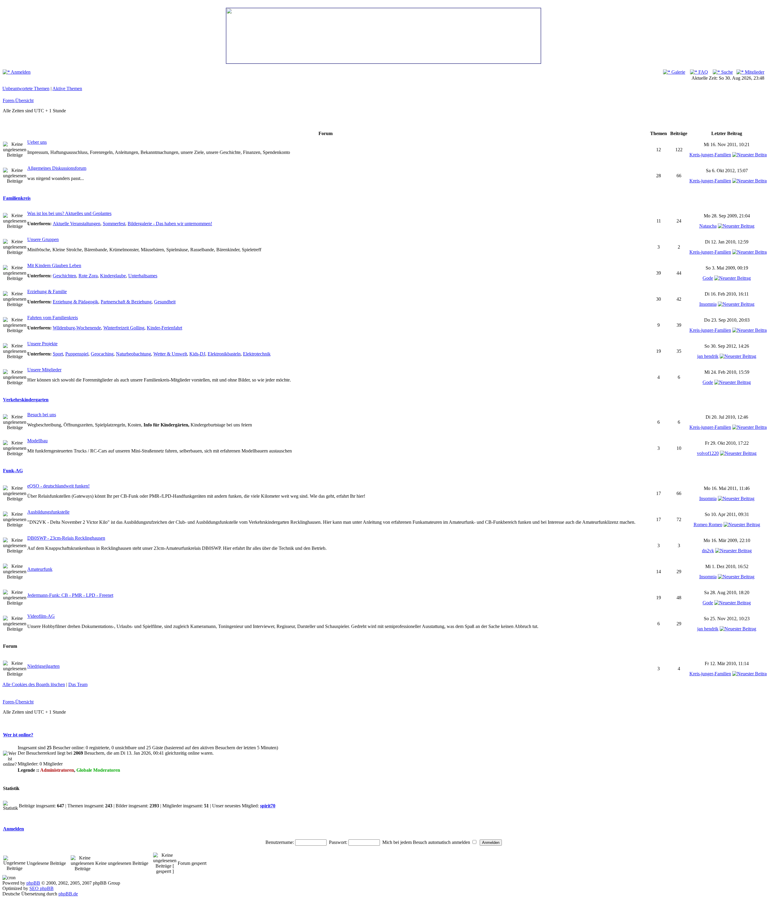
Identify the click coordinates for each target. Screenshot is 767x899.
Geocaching (102, 353)
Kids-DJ (197, 353)
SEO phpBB (41, 888)
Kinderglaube (113, 275)
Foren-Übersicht (18, 100)
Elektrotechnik (257, 353)
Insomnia (708, 304)
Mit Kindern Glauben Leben (54, 265)
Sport (58, 353)
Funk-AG (13, 470)
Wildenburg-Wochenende (77, 327)
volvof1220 (708, 453)
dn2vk (708, 550)
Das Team (77, 684)
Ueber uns (37, 142)
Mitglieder (754, 72)
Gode (708, 278)
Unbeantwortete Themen (25, 88)
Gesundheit (165, 301)
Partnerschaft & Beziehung (126, 301)
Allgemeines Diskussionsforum (56, 168)
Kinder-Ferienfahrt (164, 327)
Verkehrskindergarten (26, 399)
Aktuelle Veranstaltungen (76, 223)
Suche (726, 72)
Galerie (677, 72)
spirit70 (267, 805)
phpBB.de (68, 893)
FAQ (702, 72)
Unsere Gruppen (43, 239)
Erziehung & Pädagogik (75, 301)
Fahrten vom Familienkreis (52, 317)
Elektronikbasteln (224, 353)
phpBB (33, 883)
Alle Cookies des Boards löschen (33, 684)
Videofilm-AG (41, 616)
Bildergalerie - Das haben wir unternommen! (170, 223)
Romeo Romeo (708, 524)
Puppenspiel (76, 353)
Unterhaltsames (142, 275)
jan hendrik (707, 356)
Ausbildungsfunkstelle (48, 511)
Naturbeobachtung (133, 353)
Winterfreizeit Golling (123, 327)
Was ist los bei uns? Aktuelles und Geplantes (69, 213)
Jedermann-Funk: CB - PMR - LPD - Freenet (70, 595)
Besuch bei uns (41, 414)
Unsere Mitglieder (44, 369)
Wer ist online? (18, 734)
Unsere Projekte (42, 343)
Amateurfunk (39, 569)
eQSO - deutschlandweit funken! (58, 485)
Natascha (708, 225)
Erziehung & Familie (47, 291)
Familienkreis (17, 198)
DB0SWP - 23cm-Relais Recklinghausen (66, 538)
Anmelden (20, 72)
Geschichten (64, 275)
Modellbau (37, 440)
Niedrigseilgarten (43, 666)
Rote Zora (88, 275)
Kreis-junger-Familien (710, 154)
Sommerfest (114, 223)
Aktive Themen (67, 88)
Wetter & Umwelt (170, 353)
